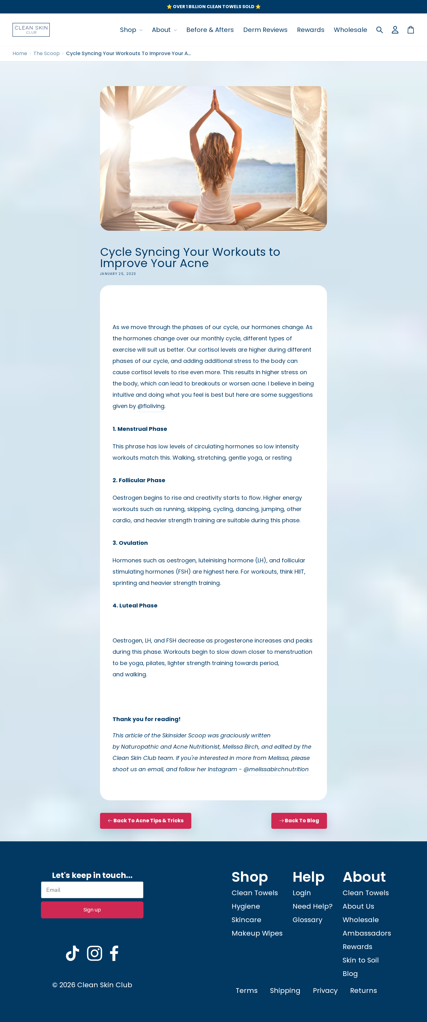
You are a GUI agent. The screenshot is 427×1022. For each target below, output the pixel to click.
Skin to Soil (361, 960)
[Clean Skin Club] (31, 30)
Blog (350, 973)
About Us (358, 906)
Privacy (325, 990)
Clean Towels (255, 893)
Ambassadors (367, 933)
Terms (247, 990)
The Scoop (46, 53)
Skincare (246, 920)
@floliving (151, 406)
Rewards (310, 29)
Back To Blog (302, 820)
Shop (129, 29)
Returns (363, 990)
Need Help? (313, 906)
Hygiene (246, 906)
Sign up (92, 909)
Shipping (285, 990)
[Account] (395, 30)
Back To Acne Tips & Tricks (148, 820)
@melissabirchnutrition (276, 769)
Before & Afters (210, 29)
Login (302, 893)
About (162, 29)
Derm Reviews (265, 29)
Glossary (307, 920)
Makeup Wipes (257, 933)
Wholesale (350, 29)
